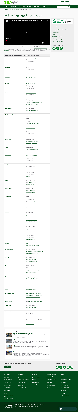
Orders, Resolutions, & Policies (66, 379)
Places (62, 388)
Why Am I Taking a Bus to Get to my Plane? (60, 29)
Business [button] (29, 6)
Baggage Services (17, 351)
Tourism (33, 380)
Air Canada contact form (31, 77)
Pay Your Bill (40, 404)
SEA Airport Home (7, 374)
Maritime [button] (21, 6)
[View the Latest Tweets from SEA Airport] (57, 48)
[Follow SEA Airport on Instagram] (61, 48)
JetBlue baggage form (30, 229)
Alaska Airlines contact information (32, 104)
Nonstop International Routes (58, 41)
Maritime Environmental (22, 380)
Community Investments (51, 380)
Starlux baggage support (31, 289)
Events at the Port (49, 382)
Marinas (19, 377)
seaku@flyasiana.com (30, 128)
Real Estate (34, 379)
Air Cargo (5, 393)
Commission (63, 376)
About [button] (44, 6)
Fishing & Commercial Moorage (23, 379)
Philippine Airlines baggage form (32, 253)
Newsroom (18, 404)
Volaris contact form (30, 318)
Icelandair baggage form (31, 215)
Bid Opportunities (35, 374)
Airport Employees (7, 390)
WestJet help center (30, 324)
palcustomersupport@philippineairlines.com (34, 251)
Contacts (62, 392)
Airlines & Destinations (14, 9)
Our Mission (62, 374)
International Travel (7, 385)
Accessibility (30, 406)
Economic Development (36, 377)
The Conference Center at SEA (9, 395)
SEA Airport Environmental (8, 398)
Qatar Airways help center (31, 259)
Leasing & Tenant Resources (8, 392)
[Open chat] (68, 409)
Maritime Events (21, 384)
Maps (14, 345)
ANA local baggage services (33, 123)
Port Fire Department (64, 385)
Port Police (62, 384)
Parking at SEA (6, 377)
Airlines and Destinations (57, 36)
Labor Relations (63, 390)
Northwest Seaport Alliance (22, 387)
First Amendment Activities (8, 396)
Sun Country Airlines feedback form (33, 297)
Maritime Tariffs (20, 385)
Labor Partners (49, 387)
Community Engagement (51, 376)
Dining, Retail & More (7, 382)
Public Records (63, 382)
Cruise (19, 376)
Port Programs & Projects (65, 387)
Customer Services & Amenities (9, 384)
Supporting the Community (51, 374)
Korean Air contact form (30, 239)
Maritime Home (20, 374)
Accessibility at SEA (7, 387)
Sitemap (16, 406)
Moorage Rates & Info (22, 382)
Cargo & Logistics (35, 384)
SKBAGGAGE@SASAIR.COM (33, 270)
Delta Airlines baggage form (31, 155)
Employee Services (26, 404)
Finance (62, 380)
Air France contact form (30, 83)
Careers (34, 404)
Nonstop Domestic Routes (57, 39)
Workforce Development (50, 377)
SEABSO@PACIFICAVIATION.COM (34, 268)
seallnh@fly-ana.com (30, 116)
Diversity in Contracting (36, 376)
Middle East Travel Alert (56, 30)
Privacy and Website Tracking (64, 4)
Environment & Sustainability (51, 379)
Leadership (62, 377)
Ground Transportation (8, 379)
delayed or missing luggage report (35, 301)
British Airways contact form (31, 143)
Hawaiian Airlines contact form (32, 207)
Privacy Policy (36, 406)
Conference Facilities (35, 382)
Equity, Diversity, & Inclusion (65, 395)
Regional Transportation (51, 385)
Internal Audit (63, 393)
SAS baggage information (31, 272)
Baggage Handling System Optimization (23, 333)
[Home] (11, 2)
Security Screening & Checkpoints (9, 380)
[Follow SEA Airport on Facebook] (54, 48)
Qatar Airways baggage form (31, 261)
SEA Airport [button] (13, 6)
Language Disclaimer (23, 406)
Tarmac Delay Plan (55, 32)
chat (31, 319)
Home (6, 6)
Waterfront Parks (49, 384)
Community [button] (37, 6)
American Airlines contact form (32, 110)
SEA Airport (6, 9)
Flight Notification (55, 38)
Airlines (15, 339)
